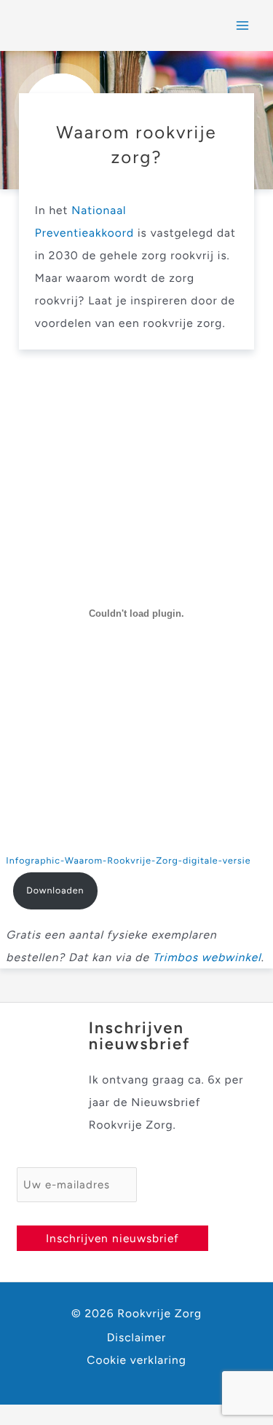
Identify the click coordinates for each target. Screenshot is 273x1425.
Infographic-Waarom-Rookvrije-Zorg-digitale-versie (128, 861)
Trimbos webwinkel (207, 957)
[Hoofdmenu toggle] (242, 25)
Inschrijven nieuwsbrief (112, 1238)
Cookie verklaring (136, 1360)
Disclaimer (137, 1337)
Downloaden (55, 890)
